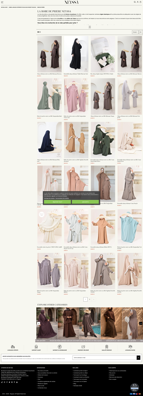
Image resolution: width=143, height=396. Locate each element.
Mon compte (112, 379)
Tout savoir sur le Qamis (80, 381)
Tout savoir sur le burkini (80, 379)
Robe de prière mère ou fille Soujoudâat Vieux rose (75, 116)
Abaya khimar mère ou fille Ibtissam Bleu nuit (48, 160)
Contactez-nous (42, 388)
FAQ (39, 379)
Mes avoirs (112, 373)
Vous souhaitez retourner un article (47, 373)
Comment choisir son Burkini (81, 377)
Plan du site (41, 385)
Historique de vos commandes (117, 371)
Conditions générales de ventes (46, 381)
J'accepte (85, 202)
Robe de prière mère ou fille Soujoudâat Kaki (49, 116)
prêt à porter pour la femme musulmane (23, 371)
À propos (40, 377)
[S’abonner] (138, 358)
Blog (75, 383)
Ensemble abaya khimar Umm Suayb (127, 203)
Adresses (111, 375)
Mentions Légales (43, 383)
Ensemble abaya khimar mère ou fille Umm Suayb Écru (129, 160)
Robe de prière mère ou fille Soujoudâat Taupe (48, 291)
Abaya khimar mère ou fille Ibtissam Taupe (102, 116)
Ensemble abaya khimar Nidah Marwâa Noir (76, 74)
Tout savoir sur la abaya (80, 375)
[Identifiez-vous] (138, 2)
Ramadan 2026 (78, 385)
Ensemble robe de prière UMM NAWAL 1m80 (49, 247)
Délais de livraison (43, 375)
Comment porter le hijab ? (81, 371)
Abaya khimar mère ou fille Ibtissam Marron (129, 74)
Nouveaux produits (43, 371)
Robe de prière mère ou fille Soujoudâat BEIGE (75, 291)
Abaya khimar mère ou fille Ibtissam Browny (49, 74)
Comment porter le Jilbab (81, 373)
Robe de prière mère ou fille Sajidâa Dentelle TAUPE (103, 291)
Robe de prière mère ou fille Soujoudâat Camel (101, 204)
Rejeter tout (57, 202)
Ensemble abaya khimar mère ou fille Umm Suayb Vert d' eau (75, 247)
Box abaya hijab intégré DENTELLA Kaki (102, 74)
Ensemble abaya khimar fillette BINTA (101, 247)
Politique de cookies (49, 198)
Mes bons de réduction (115, 377)
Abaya (16, 376)
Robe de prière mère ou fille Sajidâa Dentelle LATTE (129, 291)
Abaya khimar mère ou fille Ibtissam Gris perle (128, 116)
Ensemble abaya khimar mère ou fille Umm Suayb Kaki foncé (102, 160)
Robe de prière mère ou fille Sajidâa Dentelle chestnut (76, 160)
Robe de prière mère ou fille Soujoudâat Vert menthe (129, 247)
